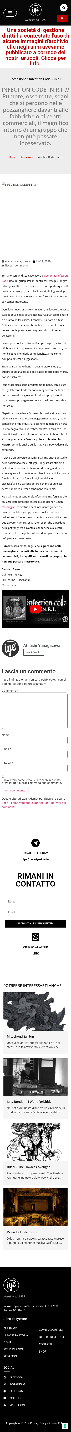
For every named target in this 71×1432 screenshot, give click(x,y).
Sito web (7, 763)
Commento (10, 690)
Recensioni (27, 157)
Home (12, 157)
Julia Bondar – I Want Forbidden (30, 1101)
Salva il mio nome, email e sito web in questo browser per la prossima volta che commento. (32, 781)
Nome (7, 735)
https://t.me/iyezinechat (35, 859)
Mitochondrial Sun (20, 1036)
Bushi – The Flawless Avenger (28, 1167)
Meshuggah (8, 507)
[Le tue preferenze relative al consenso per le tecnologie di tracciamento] (65, 1426)
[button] (10, 13)
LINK (36, 953)
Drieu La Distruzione (22, 1232)
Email (6, 748)
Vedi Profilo (33, 652)
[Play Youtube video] (35, 609)
